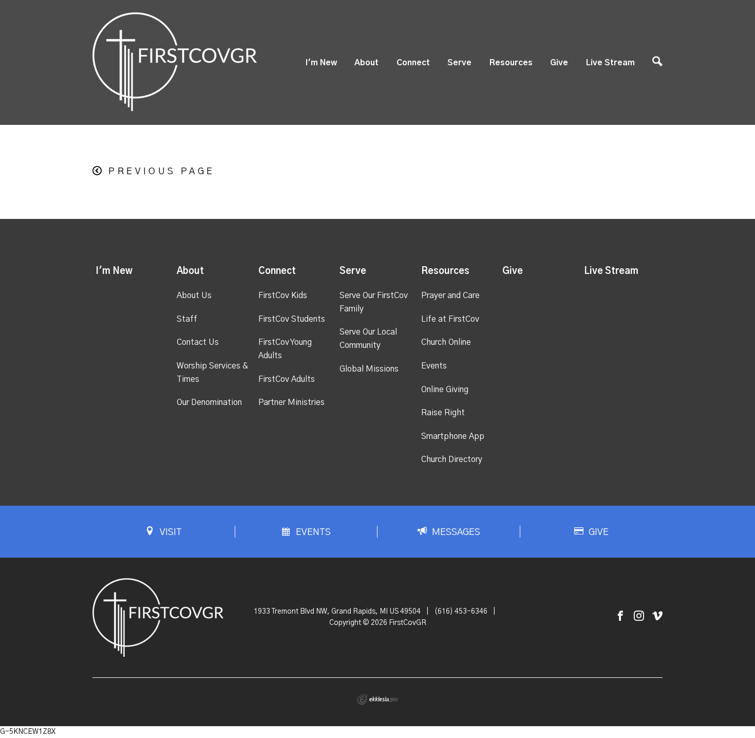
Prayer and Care (450, 295)
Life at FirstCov (450, 319)
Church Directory (451, 459)
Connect (413, 63)
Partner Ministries (291, 402)
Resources (511, 63)
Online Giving (444, 389)
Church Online (446, 342)
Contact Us (198, 342)
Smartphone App (452, 436)
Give (559, 63)
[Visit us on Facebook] (620, 616)
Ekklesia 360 (377, 699)
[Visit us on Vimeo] (657, 616)
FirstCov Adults (286, 379)
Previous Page (161, 171)
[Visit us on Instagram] (639, 616)
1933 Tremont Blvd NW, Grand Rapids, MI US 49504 (337, 611)
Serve (459, 63)
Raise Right (443, 413)
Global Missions (369, 369)
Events (434, 366)
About (366, 63)
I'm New (321, 63)
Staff (187, 319)
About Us (194, 295)
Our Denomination (209, 402)
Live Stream (610, 63)
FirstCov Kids (282, 295)
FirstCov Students (291, 319)
